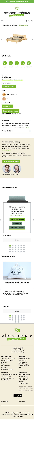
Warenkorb (31, 21)
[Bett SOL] (17, 37)
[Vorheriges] (1, 39)
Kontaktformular (5, 365)
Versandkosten (6, 414)
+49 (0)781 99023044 (9, 358)
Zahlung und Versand (24, 358)
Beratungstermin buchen (10, 111)
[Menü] (2, 21)
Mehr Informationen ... (17, 215)
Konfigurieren (17, 223)
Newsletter (4, 367)
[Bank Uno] (17, 201)
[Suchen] (26, 21)
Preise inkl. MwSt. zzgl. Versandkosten (12, 80)
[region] (17, 289)
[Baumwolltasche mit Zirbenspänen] (17, 271)
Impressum (22, 401)
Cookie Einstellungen (7, 369)
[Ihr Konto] (29, 21)
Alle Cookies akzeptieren (17, 219)
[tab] (16, 124)
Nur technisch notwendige (17, 227)
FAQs (2, 364)
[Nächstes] (32, 39)
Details (17, 240)
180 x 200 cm (7, 106)
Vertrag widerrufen (24, 365)
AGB (20, 367)
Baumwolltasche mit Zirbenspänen (17, 282)
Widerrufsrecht (23, 360)
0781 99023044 (6, 150)
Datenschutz (4, 401)
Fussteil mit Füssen (8, 86)
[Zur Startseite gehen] (17, 11)
